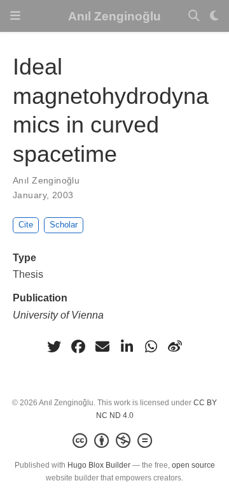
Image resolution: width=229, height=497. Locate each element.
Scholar (64, 224)
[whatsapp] (150, 346)
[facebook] (78, 346)
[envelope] (102, 346)
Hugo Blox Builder (98, 465)
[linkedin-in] (126, 346)
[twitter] (54, 346)
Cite (25, 224)
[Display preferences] (214, 16)
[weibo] (174, 346)
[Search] (194, 16)
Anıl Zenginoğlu (114, 16)
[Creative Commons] (115, 441)
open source (193, 465)
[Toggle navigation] (15, 16)
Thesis (28, 274)
